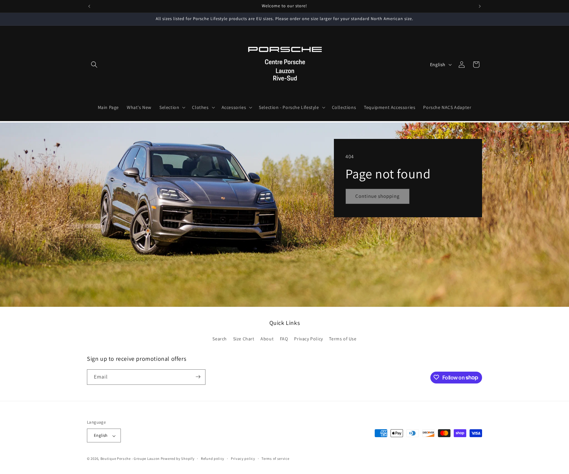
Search (219, 339)
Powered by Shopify (178, 459)
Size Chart (244, 339)
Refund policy (212, 458)
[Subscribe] (198, 376)
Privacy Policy (308, 339)
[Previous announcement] (89, 6)
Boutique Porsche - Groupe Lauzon (130, 459)
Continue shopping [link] (377, 196)
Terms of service (275, 458)
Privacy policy (243, 458)
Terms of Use (342, 339)
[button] (94, 64)
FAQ (284, 339)
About (267, 339)
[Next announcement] (480, 6)
